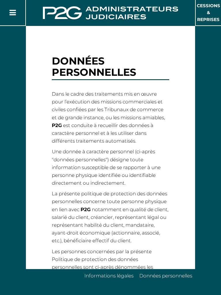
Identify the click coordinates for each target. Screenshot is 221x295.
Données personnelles (165, 276)
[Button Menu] (12, 12)
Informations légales (109, 276)
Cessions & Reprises (208, 12)
